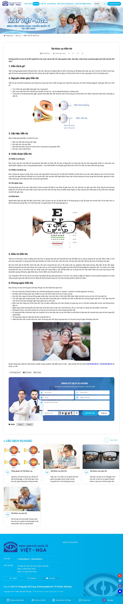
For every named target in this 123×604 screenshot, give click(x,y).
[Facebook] (120, 586)
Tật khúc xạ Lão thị (17, 514)
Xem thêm (113, 440)
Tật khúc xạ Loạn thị (96, 471)
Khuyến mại (51, 4)
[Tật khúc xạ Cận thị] (61, 457)
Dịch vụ (36, 4)
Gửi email (28, 372)
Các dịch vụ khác (19, 441)
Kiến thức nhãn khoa (65, 4)
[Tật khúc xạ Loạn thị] (101, 457)
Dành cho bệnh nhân (83, 4)
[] (82, 53)
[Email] (120, 591)
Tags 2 (29, 424)
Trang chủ (9, 36)
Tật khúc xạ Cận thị (56, 471)
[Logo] (12, 3)
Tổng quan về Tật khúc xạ (19, 471)
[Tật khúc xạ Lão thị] (22, 499)
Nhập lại (104, 413)
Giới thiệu (28, 4)
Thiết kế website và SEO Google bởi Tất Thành (48, 591)
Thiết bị (43, 4)
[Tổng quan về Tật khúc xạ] (22, 457)
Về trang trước (15, 372)
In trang (38, 372)
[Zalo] (120, 581)
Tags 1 (20, 424)
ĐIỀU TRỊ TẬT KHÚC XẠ (31, 36)
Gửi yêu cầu (90, 413)
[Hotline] (120, 576)
